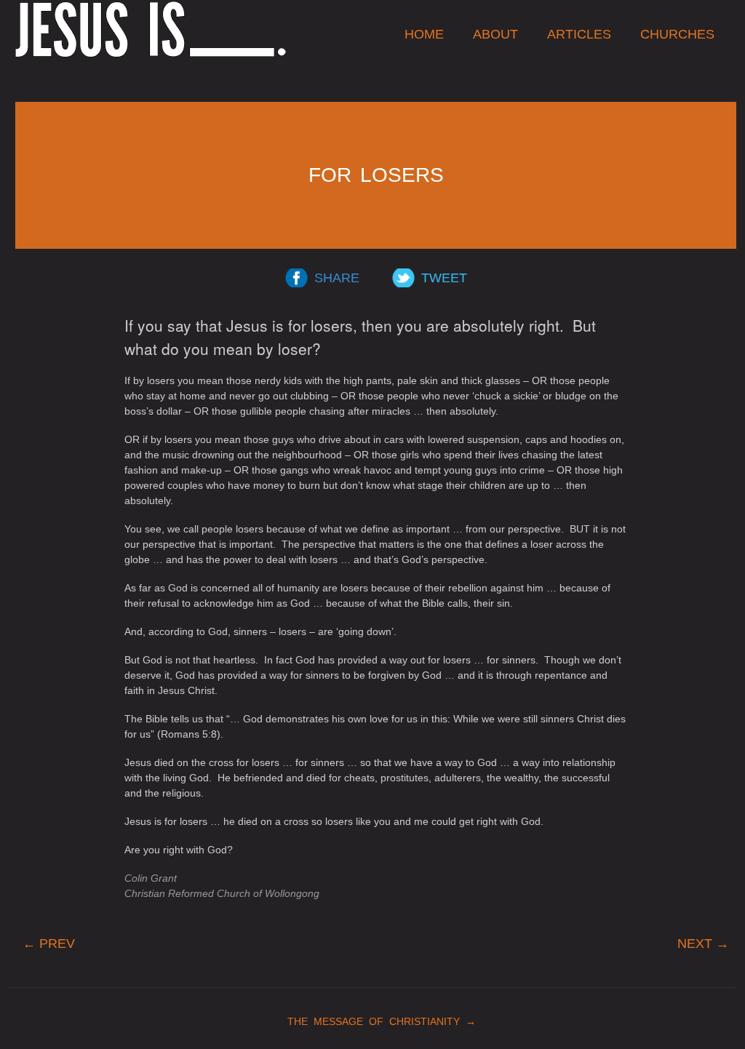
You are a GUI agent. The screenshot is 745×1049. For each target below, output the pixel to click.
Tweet (444, 278)
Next (703, 943)
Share (336, 278)
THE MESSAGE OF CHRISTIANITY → (376, 1021)
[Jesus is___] (150, 29)
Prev (49, 943)
